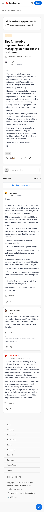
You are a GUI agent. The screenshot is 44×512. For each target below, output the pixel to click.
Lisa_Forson (14, 62)
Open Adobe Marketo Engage (20, 25)
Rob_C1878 (13, 193)
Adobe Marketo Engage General (12, 10)
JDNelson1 (13, 356)
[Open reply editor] (22, 170)
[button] (12, 57)
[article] (22, 247)
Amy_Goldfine (15, 310)
